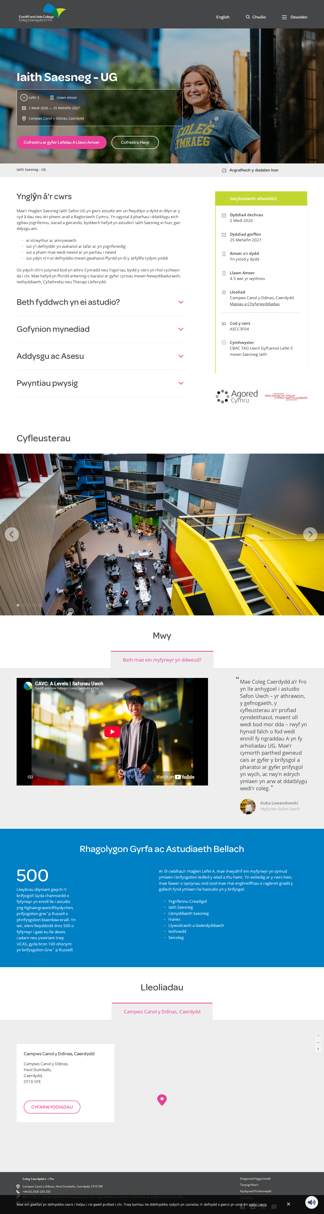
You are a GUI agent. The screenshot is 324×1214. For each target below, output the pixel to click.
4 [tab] (35, 605)
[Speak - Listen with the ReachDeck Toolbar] (311, 1202)
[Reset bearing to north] (318, 1049)
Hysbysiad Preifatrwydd (255, 1191)
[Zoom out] (318, 1042)
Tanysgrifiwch (249, 1185)
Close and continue (288, 1204)
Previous (12, 534)
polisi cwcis (258, 1204)
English (223, 17)
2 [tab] (23, 605)
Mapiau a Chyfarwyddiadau (255, 304)
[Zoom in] (318, 1035)
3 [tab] (29, 605)
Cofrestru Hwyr (135, 142)
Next (310, 534)
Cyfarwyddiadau (52, 1107)
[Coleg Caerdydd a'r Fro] (43, 15)
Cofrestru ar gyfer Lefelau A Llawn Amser (62, 142)
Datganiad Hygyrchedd (255, 1179)
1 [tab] (18, 605)
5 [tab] (40, 605)
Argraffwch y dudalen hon (253, 170)
